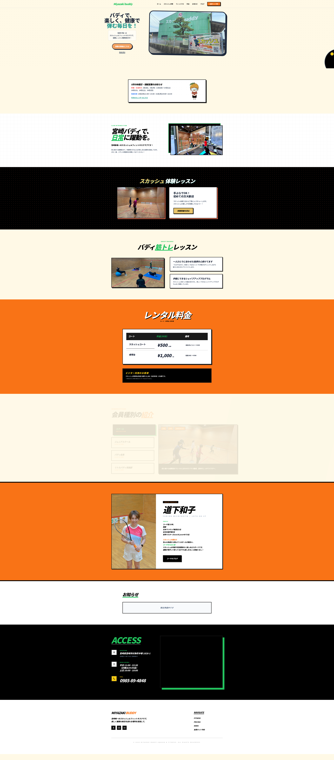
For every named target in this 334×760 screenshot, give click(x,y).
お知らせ (195, 4)
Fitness (197, 718)
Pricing (197, 722)
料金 (188, 4)
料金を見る (122, 52)
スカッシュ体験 (168, 4)
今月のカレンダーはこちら (139, 98)
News (196, 726)
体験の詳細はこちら (122, 46)
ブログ (202, 4)
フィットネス (180, 4)
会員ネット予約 (214, 4)
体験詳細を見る (183, 211)
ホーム (159, 4)
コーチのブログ (172, 558)
